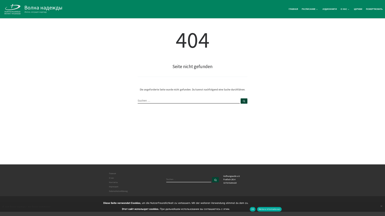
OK (252, 209)
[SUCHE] (189, 101)
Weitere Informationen (269, 209)
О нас (111, 178)
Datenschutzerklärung (118, 191)
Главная (112, 173)
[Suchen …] (244, 101)
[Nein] (381, 206)
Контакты (113, 182)
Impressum (113, 186)
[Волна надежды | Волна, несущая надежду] (12, 8)
